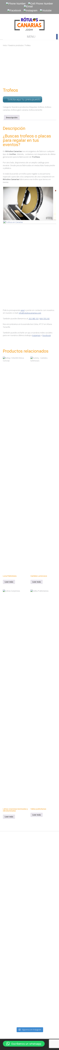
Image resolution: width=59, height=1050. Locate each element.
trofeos (41, 107)
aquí (22, 310)
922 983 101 (33, 318)
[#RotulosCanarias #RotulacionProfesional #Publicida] (29, 853)
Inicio (5, 45)
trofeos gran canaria (19, 110)
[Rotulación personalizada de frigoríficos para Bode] (29, 947)
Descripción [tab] (11, 117)
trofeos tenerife (35, 110)
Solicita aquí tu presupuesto (24, 99)
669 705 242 (45, 318)
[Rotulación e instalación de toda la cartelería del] (29, 884)
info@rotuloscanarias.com (30, 313)
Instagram (36, 335)
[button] (24, 1044)
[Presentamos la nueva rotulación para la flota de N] (29, 1010)
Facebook (46, 335)
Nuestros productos (15, 45)
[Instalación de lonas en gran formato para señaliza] (29, 916)
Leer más (9, 582)
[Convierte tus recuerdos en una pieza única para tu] (29, 978)
